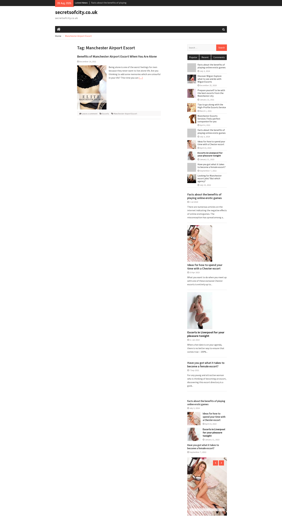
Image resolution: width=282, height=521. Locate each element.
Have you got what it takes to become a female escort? (212, 166)
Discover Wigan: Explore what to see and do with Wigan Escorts (209, 79)
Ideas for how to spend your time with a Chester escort (211, 143)
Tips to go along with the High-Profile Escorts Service (212, 106)
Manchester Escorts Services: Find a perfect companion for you (209, 119)
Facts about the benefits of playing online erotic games (212, 66)
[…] (141, 77)
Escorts (105, 113)
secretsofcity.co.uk (76, 12)
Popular (193, 57)
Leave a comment (89, 113)
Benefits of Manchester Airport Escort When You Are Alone (117, 56)
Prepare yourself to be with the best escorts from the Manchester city (211, 93)
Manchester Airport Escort (125, 113)
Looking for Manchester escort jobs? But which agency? (210, 178)
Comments (219, 57)
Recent (205, 57)
